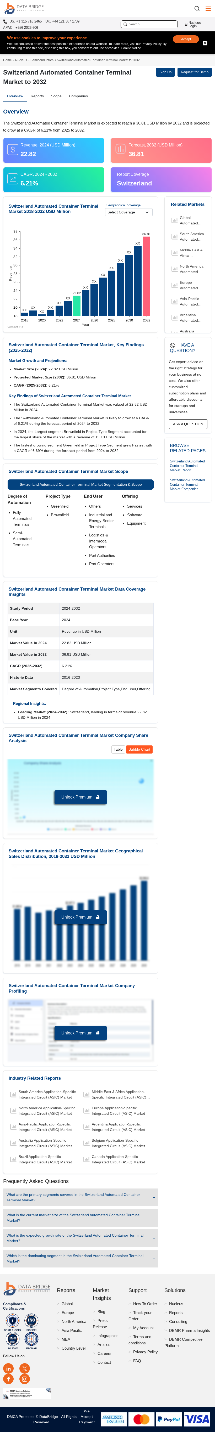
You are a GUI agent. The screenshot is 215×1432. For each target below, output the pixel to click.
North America (74, 1321)
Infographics (108, 1335)
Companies (78, 96)
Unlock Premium (77, 797)
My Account (143, 1328)
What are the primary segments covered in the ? (73, 1197)
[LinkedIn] (8, 1368)
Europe (68, 1312)
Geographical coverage (123, 205)
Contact (104, 1362)
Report (187, 465)
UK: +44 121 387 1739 (62, 21)
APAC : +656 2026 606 (20, 27)
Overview (15, 96)
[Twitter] (24, 1368)
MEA (66, 1339)
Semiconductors (41, 60)
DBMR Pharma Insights (189, 1330)
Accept (186, 39)
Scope (56, 96)
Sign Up (165, 72)
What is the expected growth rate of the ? (75, 1238)
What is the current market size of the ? (73, 1217)
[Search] (199, 8)
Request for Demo (194, 72)
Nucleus (21, 60)
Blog (101, 1311)
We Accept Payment (87, 1419)
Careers (104, 1353)
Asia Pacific (72, 1330)
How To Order (145, 1303)
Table (118, 749)
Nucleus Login (195, 24)
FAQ (137, 1361)
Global (67, 1303)
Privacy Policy (145, 1352)
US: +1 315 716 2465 (25, 21)
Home (7, 60)
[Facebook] (8, 1379)
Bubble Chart (139, 749)
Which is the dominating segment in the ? (75, 1258)
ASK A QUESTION (188, 424)
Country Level (73, 1348)
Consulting (178, 1321)
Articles (104, 1344)
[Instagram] (24, 1379)
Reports (37, 96)
